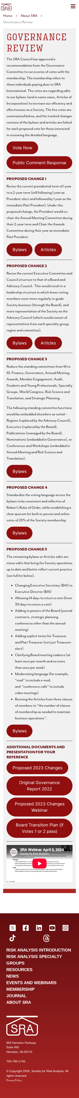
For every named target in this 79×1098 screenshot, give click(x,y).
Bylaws (20, 249)
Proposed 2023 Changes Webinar (39, 807)
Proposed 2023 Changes (37, 767)
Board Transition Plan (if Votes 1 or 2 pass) (39, 828)
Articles (48, 249)
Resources (19, 969)
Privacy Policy (14, 1080)
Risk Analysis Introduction (38, 950)
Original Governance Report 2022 (39, 785)
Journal (16, 995)
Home (7, 15)
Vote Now (22, 147)
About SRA (29, 15)
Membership (20, 989)
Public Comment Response (39, 162)
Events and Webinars (31, 982)
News (12, 976)
